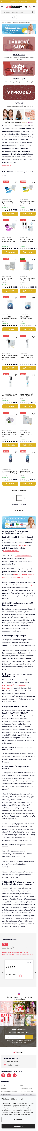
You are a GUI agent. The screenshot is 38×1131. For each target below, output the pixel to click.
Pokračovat (5, 165)
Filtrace (6, 175)
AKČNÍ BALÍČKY (19, 79)
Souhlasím (18, 1126)
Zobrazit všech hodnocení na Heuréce (15, 952)
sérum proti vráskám (23, 556)
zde (29, 1114)
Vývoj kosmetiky (26, 1089)
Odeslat (29, 1037)
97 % (5, 944)
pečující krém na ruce (21, 577)
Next (35, 2)
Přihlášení (26, 7)
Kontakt (4, 1089)
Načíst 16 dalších (19, 491)
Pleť (4, 17)
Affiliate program (26, 1095)
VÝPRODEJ (19, 103)
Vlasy (11, 17)
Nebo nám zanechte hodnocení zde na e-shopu (16, 954)
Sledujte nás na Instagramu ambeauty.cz (19, 998)
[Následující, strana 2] (19, 498)
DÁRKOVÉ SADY (19, 55)
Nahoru (20, 510)
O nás (3, 1085)
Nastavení (18, 1120)
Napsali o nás (6, 1095)
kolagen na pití (23, 545)
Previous (2, 2)
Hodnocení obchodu (9, 1092)
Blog (21, 1085)
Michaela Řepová (11, 974)
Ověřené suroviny (26, 1092)
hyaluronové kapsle (11, 551)
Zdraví (19, 17)
